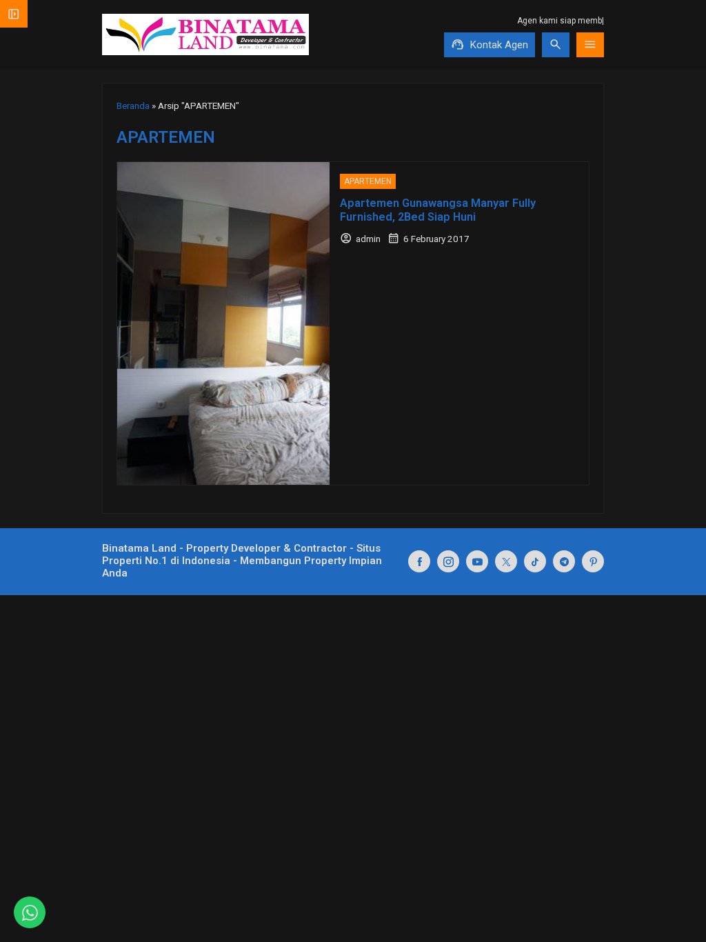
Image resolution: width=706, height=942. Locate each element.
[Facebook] (419, 561)
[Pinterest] (593, 561)
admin (368, 238)
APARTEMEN (368, 181)
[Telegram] (564, 561)
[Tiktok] (535, 561)
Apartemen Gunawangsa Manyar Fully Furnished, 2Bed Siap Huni (438, 210)
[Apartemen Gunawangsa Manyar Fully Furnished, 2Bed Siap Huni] (223, 323)
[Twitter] (506, 561)
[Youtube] (477, 561)
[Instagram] (448, 561)
